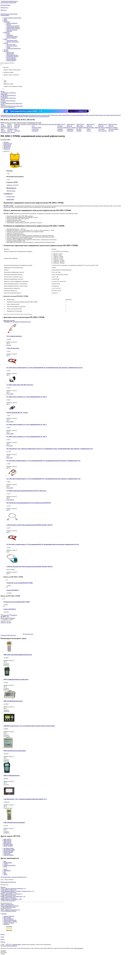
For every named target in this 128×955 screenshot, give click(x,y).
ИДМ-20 (9, 124)
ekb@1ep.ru (13, 98)
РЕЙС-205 (89, 126)
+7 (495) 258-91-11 (5, 92)
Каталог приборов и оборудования (12, 17)
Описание (6, 142)
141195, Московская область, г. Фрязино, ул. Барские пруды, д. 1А (17, 891)
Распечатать (13, 635)
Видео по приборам (12, 37)
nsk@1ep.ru (13, 95)
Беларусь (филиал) (11, 60)
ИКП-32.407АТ (91, 124)
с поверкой (7, 619)
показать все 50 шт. (5, 132)
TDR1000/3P (35, 130)
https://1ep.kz (19, 103)
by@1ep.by (13, 106)
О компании (7, 21)
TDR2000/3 (60, 130)
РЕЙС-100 (69, 126)
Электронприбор (16, 944)
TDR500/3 (79, 130)
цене (29, 321)
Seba (5, 872)
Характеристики (8, 143)
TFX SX (89, 130)
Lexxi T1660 (101, 129)
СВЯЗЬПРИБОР (8, 862)
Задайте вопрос (14, 14)
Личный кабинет (5, 15)
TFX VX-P (111, 130)
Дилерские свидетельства (13, 25)
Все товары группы (28, 634)
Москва (2, 91)
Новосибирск (4, 94)
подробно (12, 320)
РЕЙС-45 (9, 127)
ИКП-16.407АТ (71, 124)
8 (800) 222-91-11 (22, 877)
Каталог (3, 934)
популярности (16, 321)
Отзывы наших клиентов (13, 27)
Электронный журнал (12, 36)
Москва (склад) (10, 52)
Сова (15, 129)
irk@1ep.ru (12, 100)
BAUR (5, 866)
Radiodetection (7, 870)
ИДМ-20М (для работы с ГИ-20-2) (22, 124)
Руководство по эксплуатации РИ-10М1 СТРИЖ (20, 582)
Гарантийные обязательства (14, 48)
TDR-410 (3, 130)
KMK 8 (88, 129)
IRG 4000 (78, 129)
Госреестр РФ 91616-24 (13, 590)
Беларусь (3, 104)
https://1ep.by (20, 106)
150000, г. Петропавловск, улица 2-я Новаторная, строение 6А (10, 905)
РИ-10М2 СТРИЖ (62, 127)
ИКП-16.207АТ (61, 124)
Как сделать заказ (11, 44)
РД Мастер (60, 126)
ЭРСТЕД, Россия (11, 190)
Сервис (5, 39)
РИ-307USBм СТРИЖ (92, 127)
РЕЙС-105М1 (79, 126)
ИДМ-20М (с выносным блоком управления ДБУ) (44, 124)
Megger (5, 869)
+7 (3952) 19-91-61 (5, 100)
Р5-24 (33, 126)
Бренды (5, 20)
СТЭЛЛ (5, 864)
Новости (9, 24)
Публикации (10, 35)
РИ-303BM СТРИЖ (81, 127)
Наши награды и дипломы (13, 28)
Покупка (6, 43)
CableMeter (60, 129)
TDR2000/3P (70, 130)
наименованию (24, 321)
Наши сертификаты (8, 918)
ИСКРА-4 (3, 126)
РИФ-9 (2, 129)
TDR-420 (9, 130)
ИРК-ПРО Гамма (112, 124)
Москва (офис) (10, 53)
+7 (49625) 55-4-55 (5, 892)
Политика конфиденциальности (9, 945)
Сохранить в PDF (5, 635)
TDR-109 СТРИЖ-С (113, 129)
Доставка (6, 49)
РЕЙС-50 (16, 127)
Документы (7, 147)
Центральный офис (5, 5)
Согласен (3, 951)
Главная (3, 115)
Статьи (8, 33)
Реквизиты (9, 31)
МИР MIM (17, 126)
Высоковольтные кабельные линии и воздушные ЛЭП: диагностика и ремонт (42, 115)
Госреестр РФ (10, 199)
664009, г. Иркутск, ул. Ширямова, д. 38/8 (11, 899)
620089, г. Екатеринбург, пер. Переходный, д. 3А (13, 896)
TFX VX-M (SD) (102, 130)
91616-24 (9, 185)
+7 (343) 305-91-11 (5, 98)
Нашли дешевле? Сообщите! (8, 618)
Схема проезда (14, 877)
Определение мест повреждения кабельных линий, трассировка (78, 115)
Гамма (2, 124)
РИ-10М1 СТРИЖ (36, 127)
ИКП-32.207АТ (80, 124)
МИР (5, 861)
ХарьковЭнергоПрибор (9, 865)
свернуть (13, 132)
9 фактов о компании (12, 23)
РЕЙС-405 (111, 126)
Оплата (8, 47)
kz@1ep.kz (12, 103)
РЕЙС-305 (101, 126)
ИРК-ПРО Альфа (102, 124)
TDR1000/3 (17, 130)
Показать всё (7, 148)
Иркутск (3, 99)
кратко (8, 320)
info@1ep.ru (4, 10)
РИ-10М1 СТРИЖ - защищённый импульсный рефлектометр (34, 116)
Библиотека (6, 32)
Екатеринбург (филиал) (12, 56)
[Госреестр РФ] (11, 196)
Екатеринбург (4, 96)
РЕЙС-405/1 (4, 127)
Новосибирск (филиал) (12, 55)
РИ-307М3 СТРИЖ (103, 127)
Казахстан (3, 102)
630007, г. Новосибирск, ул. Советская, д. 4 (11, 893)
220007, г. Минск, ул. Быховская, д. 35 (10, 909)
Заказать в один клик (6, 622)
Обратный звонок (5, 14)
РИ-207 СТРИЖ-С (71, 127)
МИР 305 (9, 126)
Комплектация (7, 144)
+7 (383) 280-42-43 (5, 95)
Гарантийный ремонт (12, 40)
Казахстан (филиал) (11, 59)
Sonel (5, 873)
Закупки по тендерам (12, 45)
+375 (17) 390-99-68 (5, 106)
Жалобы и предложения (13, 41)
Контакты (6, 51)
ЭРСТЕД (16, 116)
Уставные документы (12, 29)
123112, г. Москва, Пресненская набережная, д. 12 (13, 888)
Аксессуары (7, 146)
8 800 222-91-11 (4, 7)
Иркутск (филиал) (11, 57)
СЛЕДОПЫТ (10, 129)
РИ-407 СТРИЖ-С (113, 127)
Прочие (5, 874)
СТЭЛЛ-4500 (35, 129)
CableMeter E (70, 129)
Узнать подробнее (78, 948)
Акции (5, 19)
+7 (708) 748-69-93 (5, 103)
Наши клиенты (7, 917)
